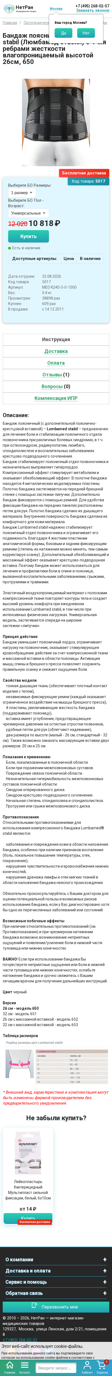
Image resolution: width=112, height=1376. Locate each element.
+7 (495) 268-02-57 (92, 6)
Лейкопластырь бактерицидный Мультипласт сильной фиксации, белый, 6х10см (28, 1189)
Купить (28, 236)
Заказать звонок (92, 10)
